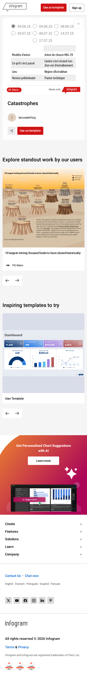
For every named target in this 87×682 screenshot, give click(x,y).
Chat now (32, 576)
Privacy (23, 647)
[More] (78, 24)
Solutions (12, 539)
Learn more (43, 460)
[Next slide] (17, 281)
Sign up (77, 7)
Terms (10, 647)
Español (44, 583)
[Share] (12, 131)
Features (11, 531)
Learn (9, 547)
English (9, 583)
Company (12, 554)
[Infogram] (15, 7)
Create (10, 524)
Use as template (53, 7)
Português (32, 583)
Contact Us (13, 576)
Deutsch (20, 583)
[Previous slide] (7, 281)
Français (55, 583)
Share (15, 89)
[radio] (22, 26)
